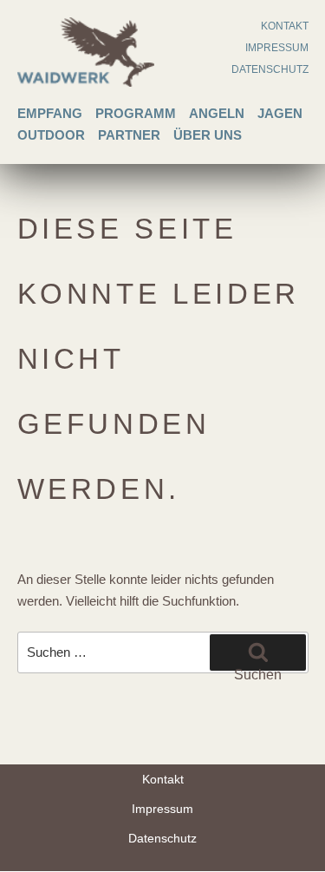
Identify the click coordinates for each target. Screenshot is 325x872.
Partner (129, 135)
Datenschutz (270, 69)
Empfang (49, 113)
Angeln (216, 113)
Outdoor (51, 135)
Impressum (277, 48)
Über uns (207, 135)
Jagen (279, 113)
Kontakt (285, 26)
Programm (135, 113)
